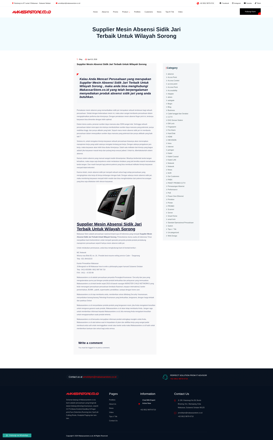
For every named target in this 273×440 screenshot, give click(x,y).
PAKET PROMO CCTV (176, 183)
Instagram (237, 3)
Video (111, 412)
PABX (170, 179)
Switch (170, 226)
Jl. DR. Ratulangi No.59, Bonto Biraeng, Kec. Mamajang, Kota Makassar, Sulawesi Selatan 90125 (191, 403)
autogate (171, 100)
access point (172, 84)
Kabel (170, 153)
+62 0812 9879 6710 (206, 3)
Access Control (173, 80)
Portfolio (112, 400)
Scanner (171, 209)
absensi (171, 74)
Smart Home (172, 216)
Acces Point (172, 77)
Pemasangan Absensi (176, 186)
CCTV (170, 117)
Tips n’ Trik (113, 416)
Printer (170, 203)
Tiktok (259, 3)
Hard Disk (171, 133)
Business (171, 110)
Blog (80, 59)
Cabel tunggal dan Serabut (178, 113)
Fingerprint (172, 127)
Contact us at (92, 377)
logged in (91, 348)
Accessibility (172, 90)
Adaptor (171, 94)
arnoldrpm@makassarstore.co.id (69, 3)
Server (170, 213)
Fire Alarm (172, 130)
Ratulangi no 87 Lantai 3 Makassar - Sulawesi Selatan (32, 3)
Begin (170, 104)
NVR (169, 173)
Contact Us (113, 421)
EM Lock (171, 123)
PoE (169, 193)
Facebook (225, 3)
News (170, 170)
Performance (172, 189)
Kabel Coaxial (173, 156)
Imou (169, 143)
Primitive (171, 199)
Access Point (173, 87)
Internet (170, 146)
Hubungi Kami (250, 11)
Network (171, 163)
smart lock (171, 219)
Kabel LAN (172, 160)
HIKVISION (172, 140)
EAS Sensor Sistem (175, 120)
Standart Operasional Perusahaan (181, 222)
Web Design (172, 236)
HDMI (170, 137)
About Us (112, 404)
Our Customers (173, 176)
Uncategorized (173, 232)
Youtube (249, 3)
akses (170, 97)
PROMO (171, 206)
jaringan (171, 150)
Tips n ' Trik (172, 229)
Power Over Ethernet (176, 196)
